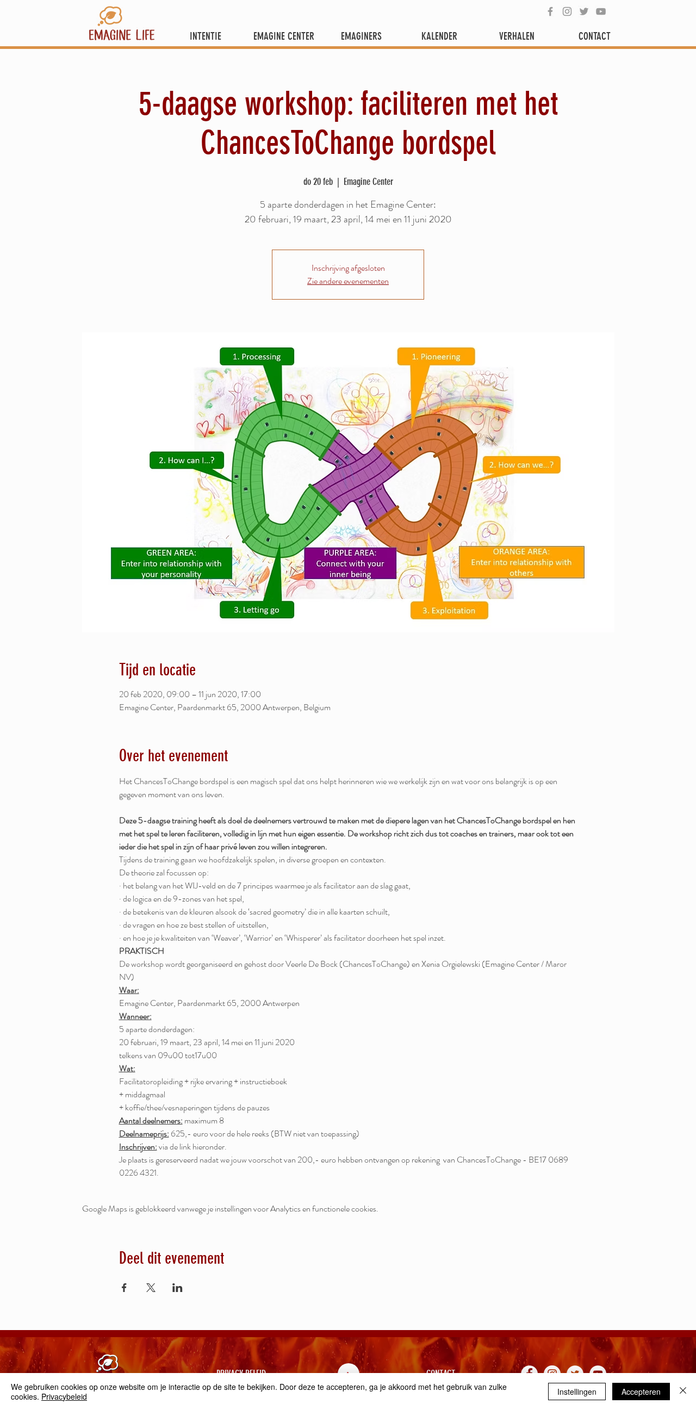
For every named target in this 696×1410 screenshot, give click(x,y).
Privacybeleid (64, 1396)
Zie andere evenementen (348, 281)
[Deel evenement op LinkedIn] (177, 1287)
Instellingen (576, 1391)
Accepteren (641, 1391)
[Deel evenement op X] (151, 1287)
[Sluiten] (682, 1391)
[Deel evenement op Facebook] (124, 1287)
